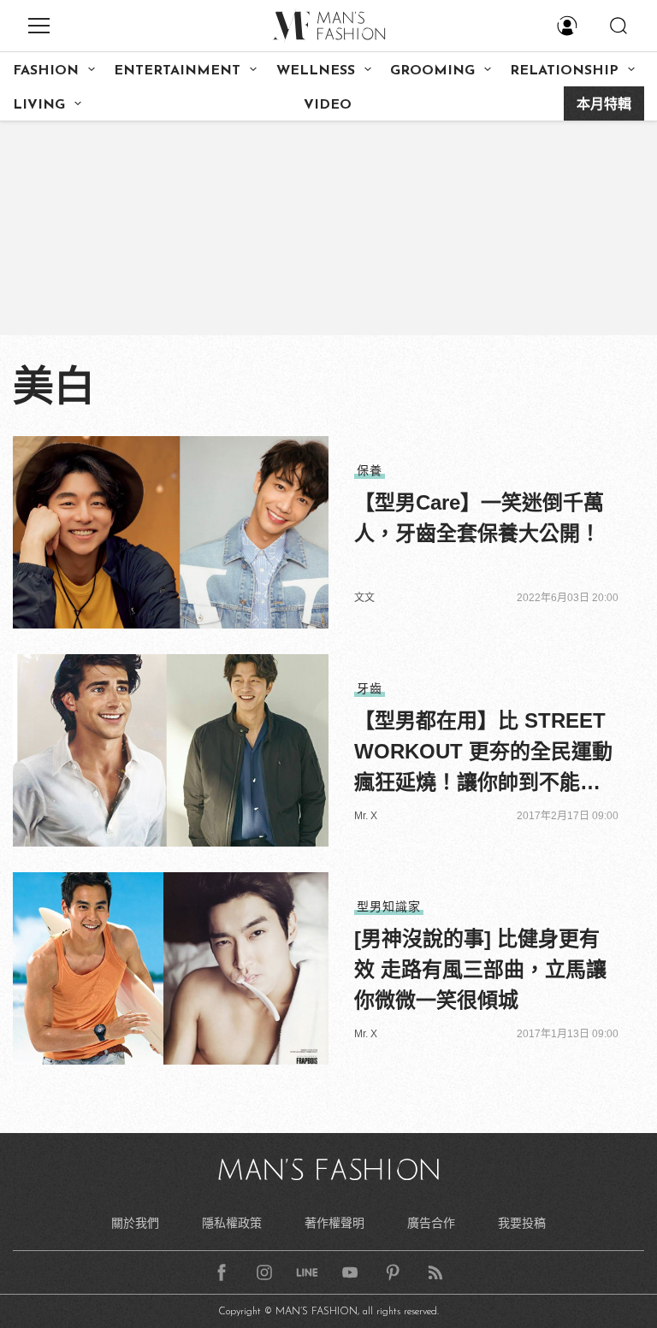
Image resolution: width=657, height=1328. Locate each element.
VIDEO (328, 105)
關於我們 (135, 1223)
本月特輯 (604, 105)
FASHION (46, 71)
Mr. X (365, 816)
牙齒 (369, 688)
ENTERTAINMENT (177, 71)
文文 (364, 598)
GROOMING (432, 71)
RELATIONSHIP (564, 71)
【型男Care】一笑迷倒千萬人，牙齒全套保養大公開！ (479, 518)
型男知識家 (389, 906)
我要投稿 (522, 1223)
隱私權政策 (232, 1223)
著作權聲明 (334, 1223)
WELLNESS (315, 71)
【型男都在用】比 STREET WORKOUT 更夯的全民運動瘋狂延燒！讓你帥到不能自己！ (483, 753)
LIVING (39, 105)
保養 (369, 470)
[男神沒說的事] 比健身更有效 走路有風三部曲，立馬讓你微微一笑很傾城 (480, 969)
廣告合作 (431, 1223)
